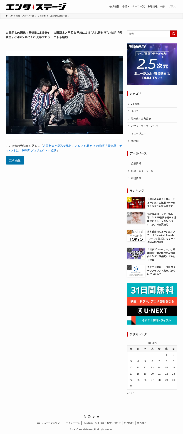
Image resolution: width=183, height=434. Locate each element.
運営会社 (142, 422)
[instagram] (89, 416)
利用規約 (128, 422)
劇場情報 (136, 178)
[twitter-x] (85, 416)
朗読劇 (135, 140)
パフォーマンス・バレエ (145, 126)
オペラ (135, 111)
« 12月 (131, 393)
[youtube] (98, 416)
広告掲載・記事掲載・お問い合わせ (102, 422)
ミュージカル (138, 133)
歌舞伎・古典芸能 (141, 118)
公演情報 (136, 163)
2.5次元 (135, 103)
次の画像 (15, 160)
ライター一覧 (73, 422)
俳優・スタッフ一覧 (142, 171)
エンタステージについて (49, 422)
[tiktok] (93, 416)
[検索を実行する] (173, 33)
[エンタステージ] (36, 6)
